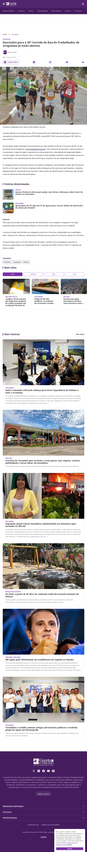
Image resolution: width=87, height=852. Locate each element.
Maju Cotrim (12, 52)
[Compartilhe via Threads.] (50, 62)
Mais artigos (80, 334)
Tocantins (21, 11)
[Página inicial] (44, 762)
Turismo (67, 11)
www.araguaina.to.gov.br (35, 149)
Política (31, 11)
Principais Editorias (13, 806)
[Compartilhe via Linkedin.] (83, 62)
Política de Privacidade (50, 825)
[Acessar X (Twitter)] (33, 770)
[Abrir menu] (4, 4)
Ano (74, 274)
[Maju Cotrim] (5, 52)
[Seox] (43, 837)
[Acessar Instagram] (38, 770)
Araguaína (17, 262)
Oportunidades (42, 11)
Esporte (26, 262)
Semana (33, 274)
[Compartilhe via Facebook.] (34, 62)
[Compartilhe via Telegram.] (66, 62)
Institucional (10, 818)
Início (5, 34)
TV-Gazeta (78, 11)
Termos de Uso (33, 825)
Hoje (12, 274)
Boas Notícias (56, 11)
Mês (53, 274)
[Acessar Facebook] (43, 770)
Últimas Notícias (8, 11)
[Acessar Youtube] (48, 770)
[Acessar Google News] (53, 770)
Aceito (69, 849)
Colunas (7, 812)
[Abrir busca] (83, 3)
